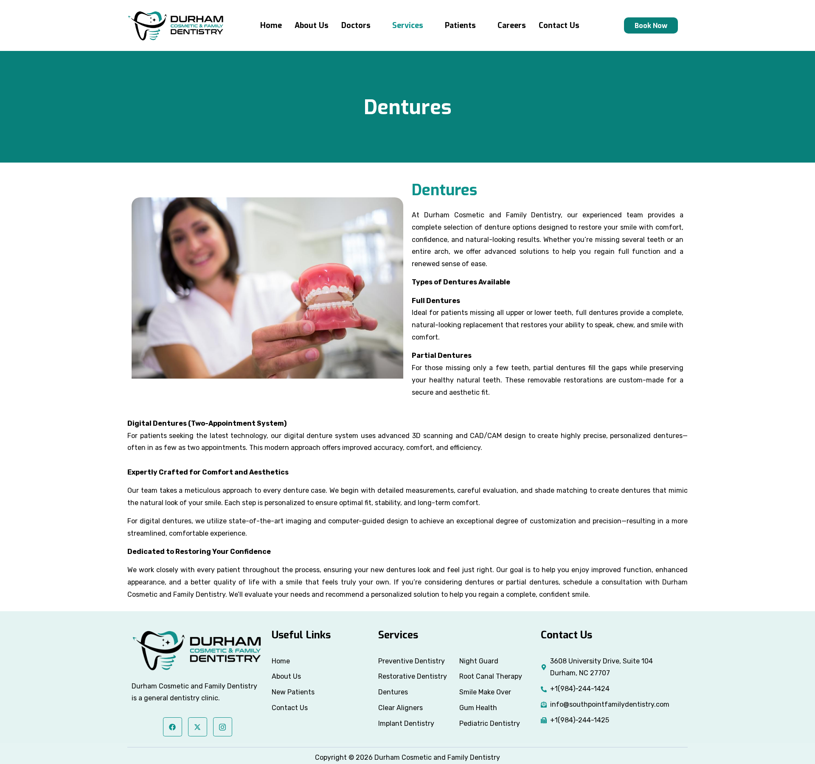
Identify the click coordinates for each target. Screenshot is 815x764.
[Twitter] (197, 726)
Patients (460, 25)
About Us (312, 25)
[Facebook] (172, 726)
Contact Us (559, 25)
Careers (511, 25)
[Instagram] (222, 726)
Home (271, 25)
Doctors (356, 25)
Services (407, 25)
